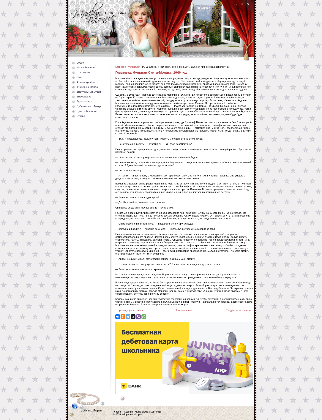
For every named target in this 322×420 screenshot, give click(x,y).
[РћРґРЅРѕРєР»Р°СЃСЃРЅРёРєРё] (123, 316)
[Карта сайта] (241, 4)
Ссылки (128, 411)
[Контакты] (247, 4)
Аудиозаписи (84, 101)
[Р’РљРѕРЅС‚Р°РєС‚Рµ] (117, 316)
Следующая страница (238, 310)
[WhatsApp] (143, 316)
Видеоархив (84, 96)
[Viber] (138, 316)
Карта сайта (141, 411)
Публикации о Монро (89, 106)
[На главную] (235, 4)
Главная (119, 66)
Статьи (81, 115)
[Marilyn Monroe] (98, 23)
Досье (80, 62)
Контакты (155, 411)
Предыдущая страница (130, 310)
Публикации (133, 66)
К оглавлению (184, 310)
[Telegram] (128, 316)
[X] (133, 316)
